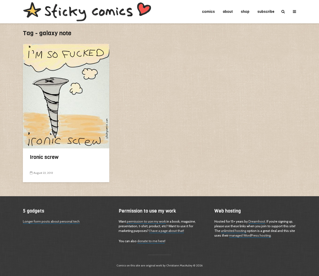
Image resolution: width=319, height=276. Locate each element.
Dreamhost (256, 221)
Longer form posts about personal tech (51, 221)
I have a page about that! (166, 231)
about (228, 11)
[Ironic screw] (66, 96)
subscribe (265, 11)
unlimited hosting (233, 231)
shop (245, 11)
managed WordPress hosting (250, 235)
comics (208, 11)
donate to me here (151, 241)
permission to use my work (146, 221)
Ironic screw (44, 157)
